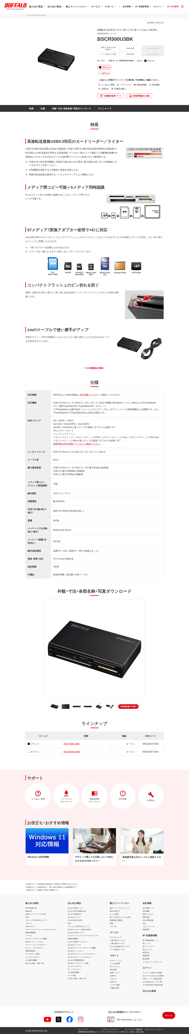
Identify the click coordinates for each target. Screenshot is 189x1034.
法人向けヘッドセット (76, 951)
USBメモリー (30, 926)
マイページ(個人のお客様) (152, 972)
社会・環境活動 (148, 920)
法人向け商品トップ (75, 908)
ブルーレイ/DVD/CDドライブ (36, 920)
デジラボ (113, 926)
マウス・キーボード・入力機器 (36, 938)
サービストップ (115, 937)
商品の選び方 (115, 911)
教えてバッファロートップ (120, 908)
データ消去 (72, 975)
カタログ (113, 978)
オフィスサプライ (74, 969)
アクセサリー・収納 (32, 954)
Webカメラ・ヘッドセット (35, 941)
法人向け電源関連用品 (76, 960)
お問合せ (113, 975)
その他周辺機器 (31, 960)
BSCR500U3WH (72, 751)
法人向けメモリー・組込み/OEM (79, 929)
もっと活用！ (114, 914)
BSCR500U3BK (72, 743)
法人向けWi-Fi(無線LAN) (77, 911)
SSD (27, 917)
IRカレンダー (148, 949)
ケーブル (28, 935)
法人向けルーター (74, 917)
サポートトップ (115, 960)
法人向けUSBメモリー (76, 932)
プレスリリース (148, 926)
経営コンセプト (148, 914)
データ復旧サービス (117, 949)
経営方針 (146, 952)
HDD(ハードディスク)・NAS (35, 914)
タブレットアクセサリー (34, 947)
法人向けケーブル (74, 944)
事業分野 (146, 917)
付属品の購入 (115, 988)
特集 (111, 923)
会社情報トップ (148, 908)
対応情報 (113, 969)
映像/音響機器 (30, 932)
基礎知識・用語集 (116, 920)
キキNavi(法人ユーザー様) (152, 981)
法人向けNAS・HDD (75, 920)
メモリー (28, 923)
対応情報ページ (87, 394)
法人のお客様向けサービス (120, 946)
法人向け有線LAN (74, 914)
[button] (128, 706)
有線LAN (28, 911)
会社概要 (146, 911)
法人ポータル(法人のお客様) (153, 975)
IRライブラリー (148, 946)
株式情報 (146, 958)
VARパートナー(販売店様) (152, 978)
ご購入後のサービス (117, 943)
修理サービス (115, 972)
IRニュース (147, 943)
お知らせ (113, 981)
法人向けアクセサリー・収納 (78, 963)
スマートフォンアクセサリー (36, 944)
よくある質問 (115, 963)
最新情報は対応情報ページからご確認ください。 (77, 443)
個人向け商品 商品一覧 (34, 963)
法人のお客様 (149, 990)
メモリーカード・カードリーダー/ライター (40, 929)
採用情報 (146, 929)
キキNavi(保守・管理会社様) (153, 985)
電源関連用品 (30, 951)
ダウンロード (115, 966)
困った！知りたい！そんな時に (120, 917)
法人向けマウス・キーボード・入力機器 (82, 947)
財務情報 (146, 955)
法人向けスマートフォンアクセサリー (82, 954)
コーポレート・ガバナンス (152, 961)
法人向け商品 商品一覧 (77, 978)
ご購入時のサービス (117, 940)
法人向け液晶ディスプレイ (78, 941)
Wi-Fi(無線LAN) (31, 908)
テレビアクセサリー (32, 957)
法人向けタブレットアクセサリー (80, 957)
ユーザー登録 (115, 985)
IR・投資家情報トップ (150, 940)
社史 (144, 923)
